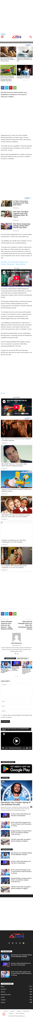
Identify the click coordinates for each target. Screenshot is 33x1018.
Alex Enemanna (6, 41)
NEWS (2, 986)
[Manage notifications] (3, 1014)
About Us (6, 1011)
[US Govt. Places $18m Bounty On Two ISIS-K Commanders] (16, 663)
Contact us (12, 1011)
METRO (3, 992)
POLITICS (3, 989)
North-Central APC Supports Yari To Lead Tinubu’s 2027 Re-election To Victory (26, 671)
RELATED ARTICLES (10, 658)
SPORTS (3, 1000)
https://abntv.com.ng (16, 645)
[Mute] (27, 748)
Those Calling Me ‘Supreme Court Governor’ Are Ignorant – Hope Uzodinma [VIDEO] (7, 625)
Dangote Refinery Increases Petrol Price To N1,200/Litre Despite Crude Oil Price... (21, 832)
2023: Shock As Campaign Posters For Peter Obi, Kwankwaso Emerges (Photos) (25, 625)
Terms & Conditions (19, 1013)
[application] (16, 741)
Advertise (19, 1011)
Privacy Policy (26, 1011)
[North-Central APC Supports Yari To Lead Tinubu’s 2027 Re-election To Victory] (27, 664)
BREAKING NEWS (6, 994)
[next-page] (17, 676)
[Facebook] (2, 87)
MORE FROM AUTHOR (22, 658)
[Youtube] (23, 943)
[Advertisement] (16, 17)
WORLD (3, 1002)
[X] (6, 87)
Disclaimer (11, 1013)
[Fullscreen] (30, 748)
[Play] (3, 748)
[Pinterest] (10, 87)
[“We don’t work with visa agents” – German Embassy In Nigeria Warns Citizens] (5, 841)
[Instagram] (13, 943)
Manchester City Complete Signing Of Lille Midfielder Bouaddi (5, 671)
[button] (16, 741)
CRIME (3, 997)
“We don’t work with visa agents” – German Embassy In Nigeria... (21, 840)
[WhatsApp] (15, 87)
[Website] (20, 943)
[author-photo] (16, 637)
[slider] (15, 748)
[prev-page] (15, 676)
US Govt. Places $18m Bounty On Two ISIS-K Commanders (15, 668)
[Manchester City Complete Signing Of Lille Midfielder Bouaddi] (6, 664)
